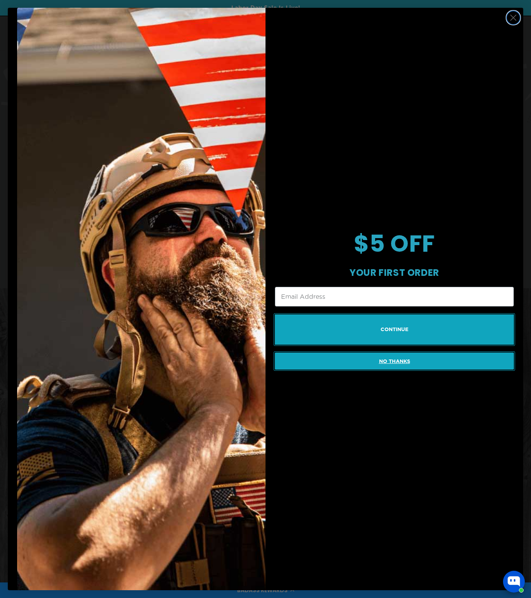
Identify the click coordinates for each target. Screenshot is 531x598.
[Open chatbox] (514, 582)
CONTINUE (395, 329)
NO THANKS (394, 361)
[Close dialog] (513, 18)
